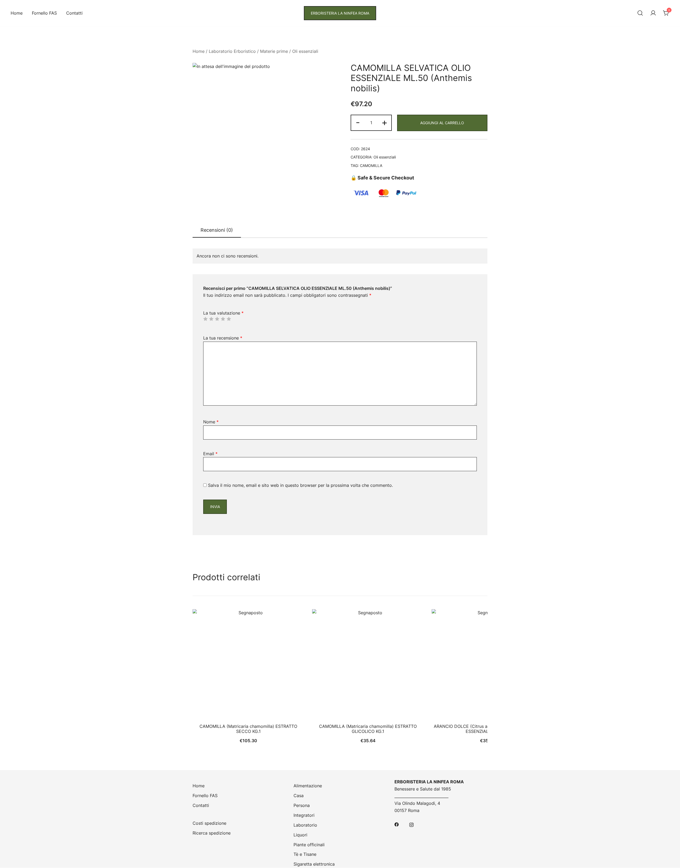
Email (210, 453)
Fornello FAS (44, 13)
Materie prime (274, 51)
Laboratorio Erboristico (232, 51)
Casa (299, 795)
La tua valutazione (223, 313)
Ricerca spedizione (212, 833)
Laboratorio (305, 825)
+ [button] (384, 122)
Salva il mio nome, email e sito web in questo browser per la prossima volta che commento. (300, 485)
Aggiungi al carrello (442, 123)
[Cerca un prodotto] (640, 13)
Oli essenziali (305, 51)
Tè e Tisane (305, 854)
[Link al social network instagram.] (411, 824)
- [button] (358, 122)
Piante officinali (309, 844)
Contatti (74, 13)
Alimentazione (308, 785)
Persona (302, 805)
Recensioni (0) (217, 230)
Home (17, 13)
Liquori (300, 834)
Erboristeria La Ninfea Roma (340, 13)
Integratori (304, 815)
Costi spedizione (209, 823)
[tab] (217, 230)
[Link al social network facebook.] (396, 824)
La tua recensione (222, 338)
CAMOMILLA (371, 165)
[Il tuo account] (653, 13)
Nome (211, 421)
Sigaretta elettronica (314, 864)
